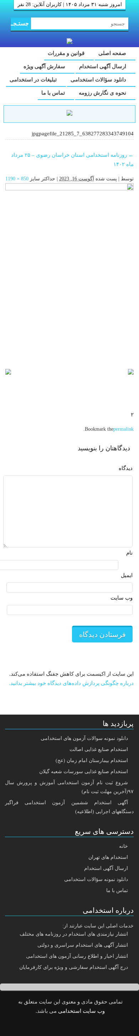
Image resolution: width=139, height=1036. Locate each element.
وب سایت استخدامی (81, 1011)
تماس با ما (53, 93)
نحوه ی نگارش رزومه (103, 93)
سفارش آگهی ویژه (45, 66)
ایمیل (127, 575)
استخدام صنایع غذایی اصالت (99, 749)
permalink (123, 429)
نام (129, 553)
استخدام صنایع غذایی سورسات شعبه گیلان (83, 771)
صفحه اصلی (113, 53)
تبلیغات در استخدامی (34, 79)
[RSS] (57, 1026)
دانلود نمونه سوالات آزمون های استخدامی (84, 738)
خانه (123, 846)
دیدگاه (126, 468)
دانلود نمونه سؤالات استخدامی (96, 879)
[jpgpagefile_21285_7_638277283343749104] (69, 272)
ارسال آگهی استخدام (103, 66)
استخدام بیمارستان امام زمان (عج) (92, 760)
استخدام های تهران (108, 857)
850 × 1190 (17, 178)
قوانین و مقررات (67, 53)
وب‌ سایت (121, 598)
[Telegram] (75, 1026)
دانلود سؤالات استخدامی (99, 79)
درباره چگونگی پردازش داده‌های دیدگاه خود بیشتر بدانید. (71, 683)
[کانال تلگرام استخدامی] (69, 113)
